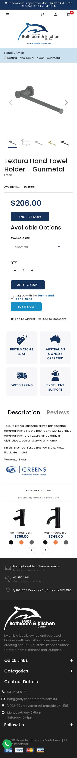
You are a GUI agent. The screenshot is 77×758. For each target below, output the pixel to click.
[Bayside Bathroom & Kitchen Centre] (38, 34)
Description (24, 412)
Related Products (38, 490)
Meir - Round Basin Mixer (26, 533)
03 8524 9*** (22, 577)
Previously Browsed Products (38, 497)
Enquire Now (30, 217)
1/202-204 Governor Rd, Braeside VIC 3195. (38, 706)
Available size (20, 238)
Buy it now (26, 307)
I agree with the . (35, 297)
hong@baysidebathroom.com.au (36, 566)
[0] (68, 14)
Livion (8, 175)
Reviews (58, 412)
